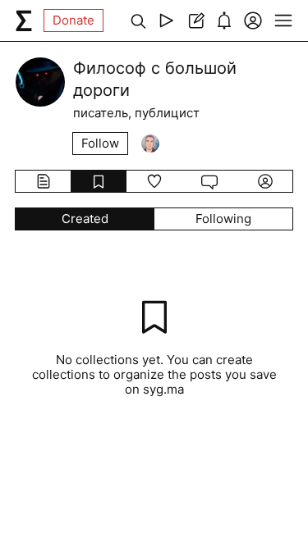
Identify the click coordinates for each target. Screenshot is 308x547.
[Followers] (150, 143)
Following (223, 218)
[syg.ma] (24, 20)
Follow (100, 143)
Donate (73, 20)
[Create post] (195, 20)
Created (85, 218)
